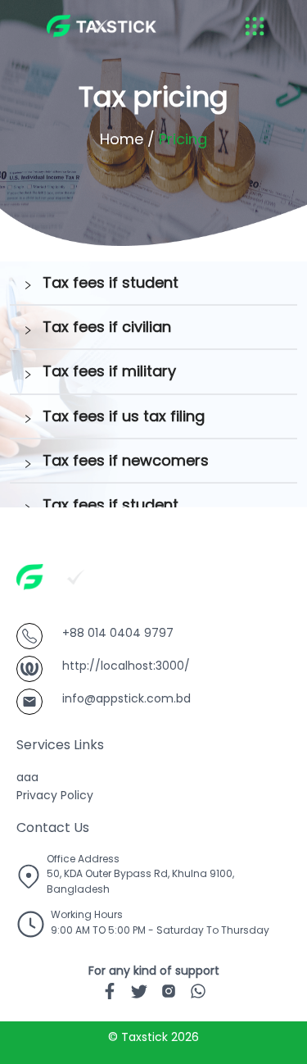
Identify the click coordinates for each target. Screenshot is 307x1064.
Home (121, 139)
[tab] (153, 283)
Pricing (183, 139)
